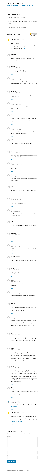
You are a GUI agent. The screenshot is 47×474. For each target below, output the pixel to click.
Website (8, 455)
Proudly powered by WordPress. (23, 470)
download (13, 233)
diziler (12, 348)
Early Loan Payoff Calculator (16, 421)
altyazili (13, 303)
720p (12, 387)
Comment (9, 436)
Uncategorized (23, 27)
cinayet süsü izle (15, 256)
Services (9, 5)
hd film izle (14, 245)
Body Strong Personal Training (15, 3)
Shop (33, 5)
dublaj (12, 268)
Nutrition (15, 5)
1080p (12, 333)
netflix (12, 291)
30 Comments (23, 17)
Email (24, 450)
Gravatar (24, 48)
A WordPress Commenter (17, 39)
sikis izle (13, 66)
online (12, 280)
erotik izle (13, 91)
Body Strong (27, 5)
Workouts (21, 5)
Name (8, 450)
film (12, 103)
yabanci (13, 316)
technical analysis (14, 406)
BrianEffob (13, 54)
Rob (9, 17)
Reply (12, 51)
